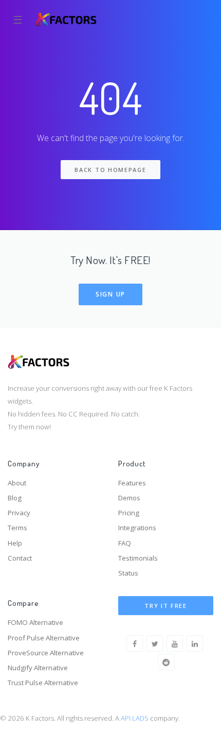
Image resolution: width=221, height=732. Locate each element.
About (17, 482)
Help (15, 543)
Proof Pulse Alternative (44, 637)
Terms (17, 527)
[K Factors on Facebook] (134, 643)
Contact (20, 558)
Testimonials (138, 558)
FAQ (124, 543)
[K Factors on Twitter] (154, 643)
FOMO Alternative (35, 622)
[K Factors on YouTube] (175, 643)
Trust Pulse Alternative (43, 682)
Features (132, 482)
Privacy (19, 512)
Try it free (165, 605)
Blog (15, 497)
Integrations (137, 527)
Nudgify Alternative (38, 667)
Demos (129, 497)
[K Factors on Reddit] (166, 662)
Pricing (128, 512)
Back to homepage (110, 169)
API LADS (135, 718)
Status (128, 573)
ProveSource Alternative (46, 652)
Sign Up (110, 294)
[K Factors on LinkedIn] (195, 643)
